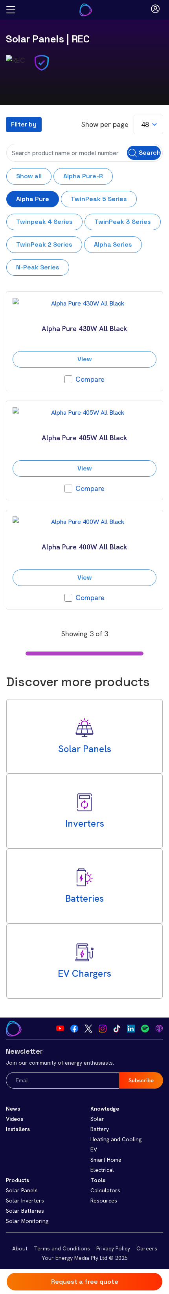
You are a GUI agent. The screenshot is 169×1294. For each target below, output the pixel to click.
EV (93, 1149)
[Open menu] (11, 10)
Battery (99, 1129)
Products (17, 1180)
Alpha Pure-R (83, 176)
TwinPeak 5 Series (99, 199)
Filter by (24, 124)
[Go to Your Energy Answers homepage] (85, 10)
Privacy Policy (113, 1248)
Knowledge (104, 1108)
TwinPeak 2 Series (44, 244)
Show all (29, 176)
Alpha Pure (32, 199)
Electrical (102, 1169)
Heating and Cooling (115, 1139)
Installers (18, 1129)
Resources (103, 1200)
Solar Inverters (25, 1200)
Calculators (105, 1190)
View (84, 359)
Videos (14, 1118)
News (13, 1108)
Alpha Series (113, 244)
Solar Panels (35, 39)
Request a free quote (84, 1282)
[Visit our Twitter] (88, 1028)
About (20, 1248)
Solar (97, 1118)
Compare (90, 379)
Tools (97, 1180)
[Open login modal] (155, 10)
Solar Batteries (25, 1210)
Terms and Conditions (62, 1248)
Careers (146, 1248)
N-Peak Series (37, 267)
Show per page (105, 124)
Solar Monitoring (27, 1220)
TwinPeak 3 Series (122, 222)
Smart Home (105, 1159)
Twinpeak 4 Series (44, 222)
